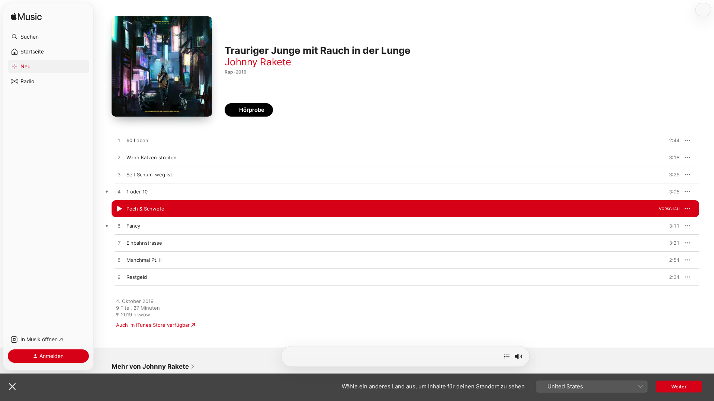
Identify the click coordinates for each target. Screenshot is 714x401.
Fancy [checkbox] (133, 226)
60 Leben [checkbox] (137, 140)
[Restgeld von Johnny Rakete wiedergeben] (119, 277)
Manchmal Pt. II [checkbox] (143, 260)
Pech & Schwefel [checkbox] (145, 209)
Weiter (678, 386)
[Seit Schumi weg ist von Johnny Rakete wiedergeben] (119, 175)
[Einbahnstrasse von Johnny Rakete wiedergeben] (119, 243)
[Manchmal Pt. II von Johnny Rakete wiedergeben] (119, 260)
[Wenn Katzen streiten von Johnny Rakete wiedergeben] (119, 157)
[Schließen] (12, 386)
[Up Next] (506, 356)
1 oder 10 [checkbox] (137, 192)
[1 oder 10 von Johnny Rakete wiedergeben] (119, 192)
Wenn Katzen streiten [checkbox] (151, 157)
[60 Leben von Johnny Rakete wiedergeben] (119, 140)
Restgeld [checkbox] (136, 277)
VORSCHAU (669, 140)
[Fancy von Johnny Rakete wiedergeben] (119, 226)
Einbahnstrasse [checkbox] (144, 243)
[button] (48, 36)
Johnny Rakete (258, 62)
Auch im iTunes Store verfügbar (153, 325)
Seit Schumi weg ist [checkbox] (149, 174)
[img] (26, 17)
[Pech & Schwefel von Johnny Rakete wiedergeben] (119, 209)
